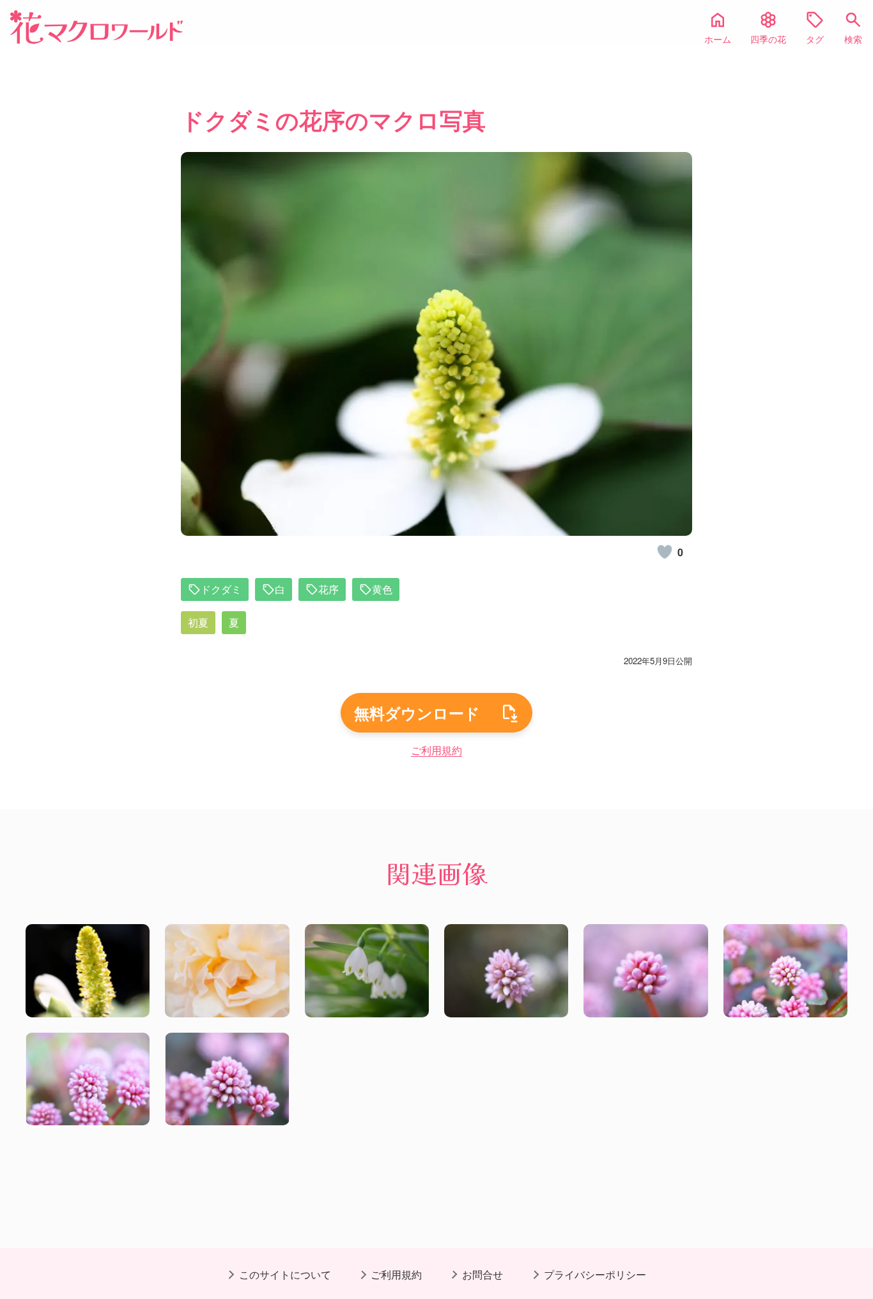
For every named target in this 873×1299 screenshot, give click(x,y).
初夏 (198, 622)
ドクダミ (221, 589)
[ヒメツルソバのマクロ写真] (506, 970)
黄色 (382, 589)
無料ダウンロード (417, 713)
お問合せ (482, 1274)
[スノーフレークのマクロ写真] (367, 970)
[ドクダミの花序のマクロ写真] (88, 970)
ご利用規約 (436, 750)
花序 (328, 589)
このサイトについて (285, 1274)
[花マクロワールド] (96, 27)
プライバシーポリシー (595, 1274)
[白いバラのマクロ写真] (227, 970)
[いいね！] (664, 551)
